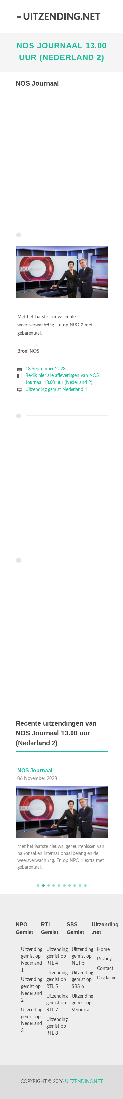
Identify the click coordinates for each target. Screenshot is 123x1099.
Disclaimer (107, 978)
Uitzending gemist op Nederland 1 (31, 960)
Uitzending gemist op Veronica (82, 1003)
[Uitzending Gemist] (62, 16)
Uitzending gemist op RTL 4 (57, 956)
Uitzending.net (84, 1081)
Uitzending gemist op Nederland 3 (31, 1020)
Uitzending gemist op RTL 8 (57, 1026)
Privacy (104, 959)
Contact (105, 968)
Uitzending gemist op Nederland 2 (31, 990)
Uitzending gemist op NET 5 (82, 956)
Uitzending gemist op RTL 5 (57, 980)
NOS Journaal (34, 770)
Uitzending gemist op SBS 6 (82, 980)
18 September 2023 (45, 369)
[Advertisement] (61, 163)
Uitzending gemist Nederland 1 (56, 389)
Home (103, 949)
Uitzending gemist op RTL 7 (57, 1003)
